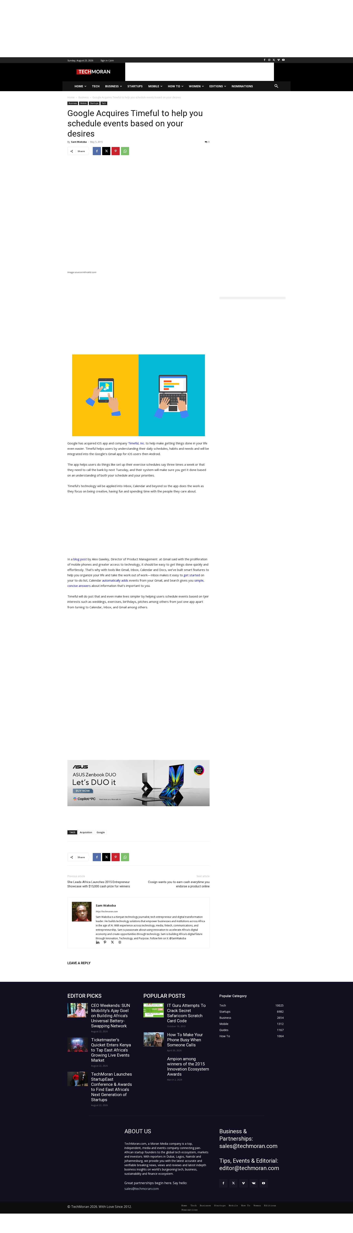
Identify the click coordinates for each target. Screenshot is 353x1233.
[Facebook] (264, 60)
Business (73, 103)
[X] (274, 60)
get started (192, 575)
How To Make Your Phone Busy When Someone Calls (185, 1039)
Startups (94, 103)
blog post (80, 559)
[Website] (121, 942)
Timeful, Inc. (136, 443)
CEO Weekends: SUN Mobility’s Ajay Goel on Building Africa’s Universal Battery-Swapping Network (110, 1015)
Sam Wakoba (79, 141)
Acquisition (86, 832)
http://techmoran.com (107, 911)
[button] (276, 86)
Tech (104, 103)
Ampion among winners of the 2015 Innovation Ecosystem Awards (188, 1066)
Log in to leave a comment (85, 970)
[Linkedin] (99, 942)
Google (101, 832)
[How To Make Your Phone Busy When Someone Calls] (153, 1039)
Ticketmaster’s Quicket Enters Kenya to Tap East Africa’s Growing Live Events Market (111, 1050)
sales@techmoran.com (141, 1188)
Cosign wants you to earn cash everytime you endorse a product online (179, 884)
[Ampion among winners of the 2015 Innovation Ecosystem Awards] (153, 1063)
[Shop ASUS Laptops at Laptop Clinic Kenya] (138, 783)
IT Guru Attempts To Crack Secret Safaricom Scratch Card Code (186, 1013)
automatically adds (115, 580)
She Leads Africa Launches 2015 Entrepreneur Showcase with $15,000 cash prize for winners (98, 884)
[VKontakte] (254, 1183)
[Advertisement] (122, 28)
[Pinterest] (116, 151)
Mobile (83, 103)
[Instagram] (269, 60)
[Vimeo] (278, 60)
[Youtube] (283, 60)
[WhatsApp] (125, 151)
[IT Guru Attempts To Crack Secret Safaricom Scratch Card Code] (153, 1010)
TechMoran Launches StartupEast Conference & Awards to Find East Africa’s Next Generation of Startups (111, 1087)
